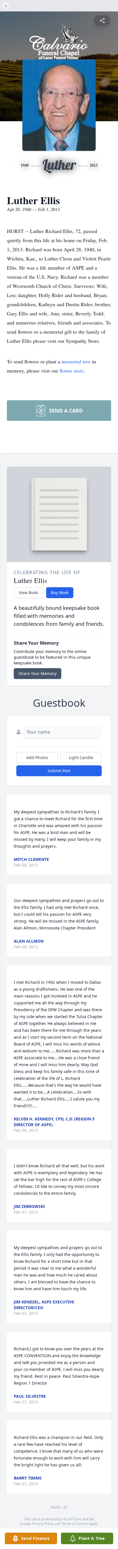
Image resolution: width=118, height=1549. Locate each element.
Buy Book (59, 592)
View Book (28, 592)
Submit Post (59, 770)
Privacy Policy (43, 1523)
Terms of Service (74, 1523)
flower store (72, 370)
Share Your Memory (37, 673)
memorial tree (76, 361)
